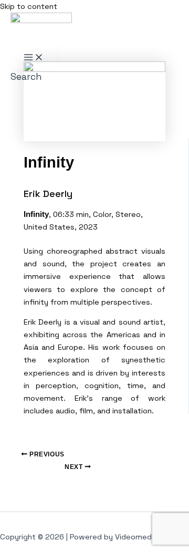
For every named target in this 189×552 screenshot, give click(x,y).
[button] (26, 76)
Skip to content (28, 6)
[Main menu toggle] (33, 58)
